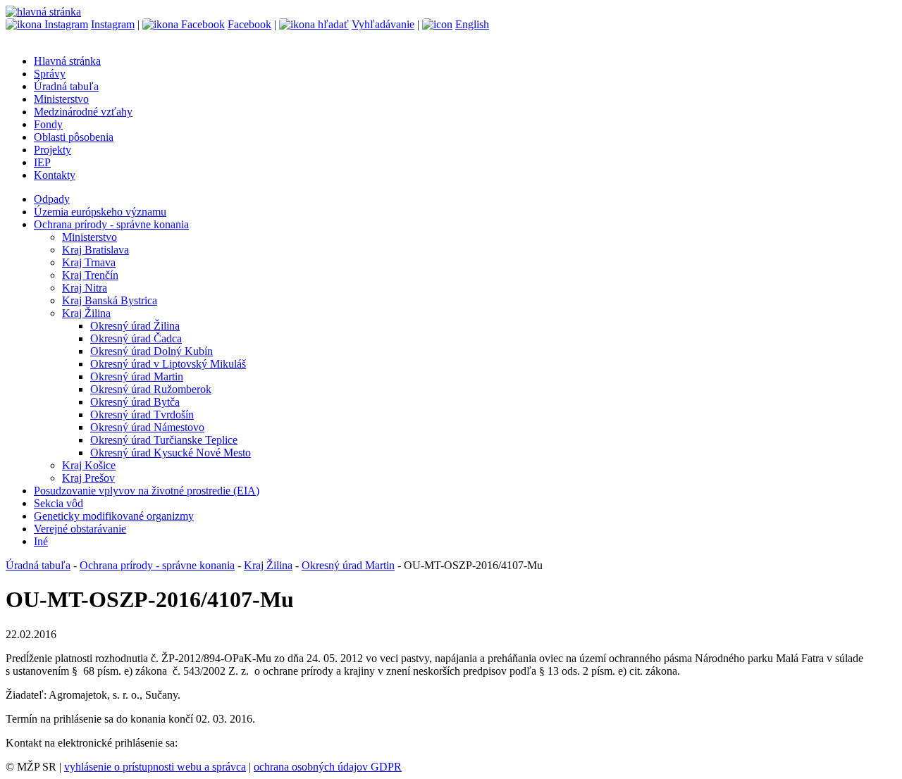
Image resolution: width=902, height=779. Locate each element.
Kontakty (54, 175)
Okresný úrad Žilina (135, 326)
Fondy (48, 124)
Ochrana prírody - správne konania (111, 224)
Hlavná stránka (67, 61)
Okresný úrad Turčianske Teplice (163, 440)
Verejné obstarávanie (80, 529)
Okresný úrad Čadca (136, 338)
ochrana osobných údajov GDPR (328, 767)
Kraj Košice (89, 465)
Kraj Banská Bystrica (109, 300)
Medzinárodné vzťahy (83, 112)
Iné (41, 541)
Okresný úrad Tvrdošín (142, 414)
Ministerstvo (61, 99)
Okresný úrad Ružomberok (150, 389)
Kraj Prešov (88, 478)
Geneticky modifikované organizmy (114, 516)
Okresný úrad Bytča (135, 402)
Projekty (52, 150)
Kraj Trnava (89, 262)
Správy (50, 74)
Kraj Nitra (84, 288)
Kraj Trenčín (90, 275)
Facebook (249, 24)
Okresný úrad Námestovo (147, 427)
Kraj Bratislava (95, 250)
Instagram (113, 24)
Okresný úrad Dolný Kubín (151, 351)
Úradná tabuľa (66, 86)
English (472, 24)
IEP (42, 162)
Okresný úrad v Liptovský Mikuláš (168, 364)
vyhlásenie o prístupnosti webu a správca (155, 767)
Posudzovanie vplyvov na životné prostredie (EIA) (146, 491)
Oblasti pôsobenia (73, 137)
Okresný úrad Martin (136, 376)
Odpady (52, 199)
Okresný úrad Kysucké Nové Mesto (170, 453)
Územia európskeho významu (100, 212)
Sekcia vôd (58, 503)
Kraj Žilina (86, 313)
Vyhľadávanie (383, 24)
